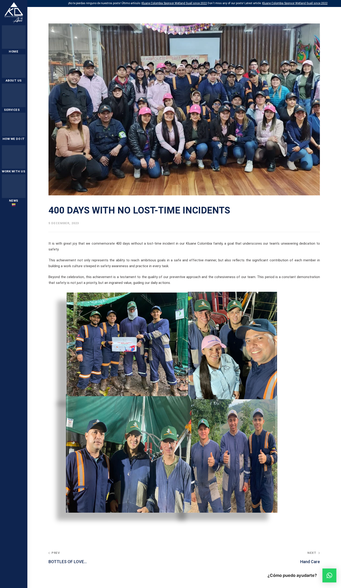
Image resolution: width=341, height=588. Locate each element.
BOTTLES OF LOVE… (67, 557)
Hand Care (310, 557)
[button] (329, 575)
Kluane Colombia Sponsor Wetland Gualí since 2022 (174, 3)
